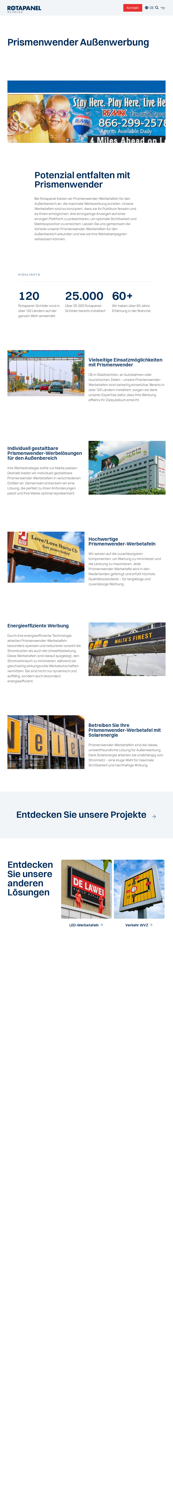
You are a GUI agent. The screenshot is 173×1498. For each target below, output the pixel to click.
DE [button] (152, 7)
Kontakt (133, 7)
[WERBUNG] (24, 7)
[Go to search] (157, 8)
